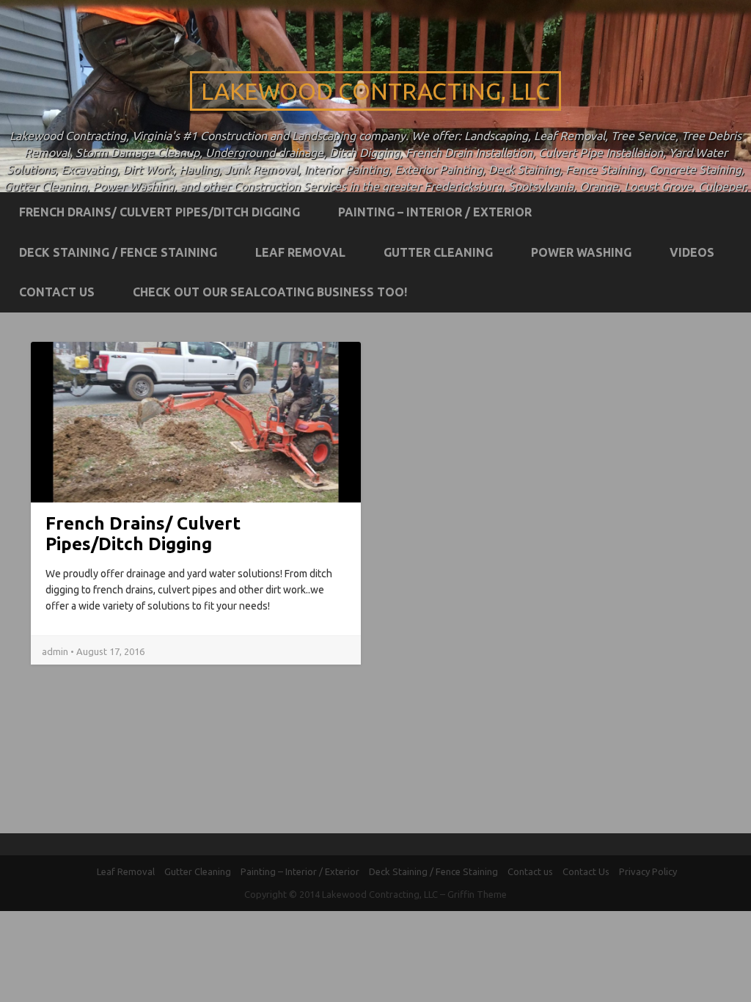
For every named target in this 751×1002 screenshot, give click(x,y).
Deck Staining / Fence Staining (118, 252)
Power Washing (581, 252)
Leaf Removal (300, 252)
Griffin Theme (477, 894)
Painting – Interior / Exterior (435, 212)
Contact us (57, 292)
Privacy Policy (648, 871)
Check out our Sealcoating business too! (270, 292)
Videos (692, 252)
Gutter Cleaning (438, 252)
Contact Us (586, 871)
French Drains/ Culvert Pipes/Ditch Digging (159, 212)
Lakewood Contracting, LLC (375, 91)
